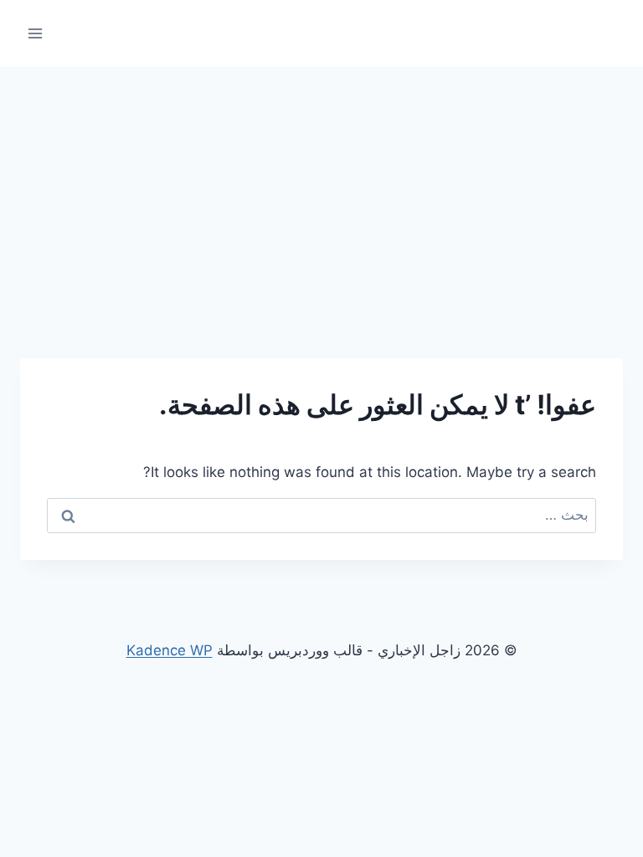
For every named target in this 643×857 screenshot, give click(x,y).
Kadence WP (169, 650)
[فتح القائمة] (35, 33)
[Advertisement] (321, 192)
